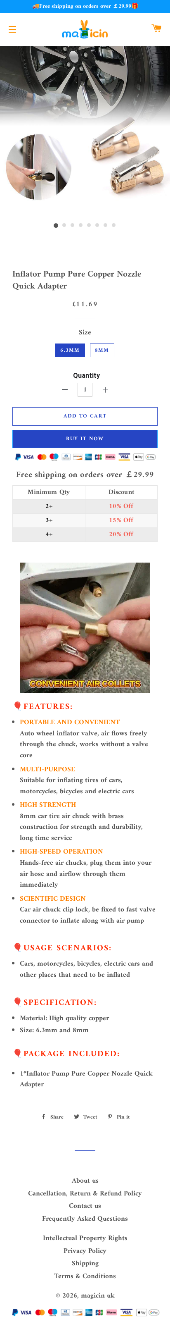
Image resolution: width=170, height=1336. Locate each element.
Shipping (85, 1263)
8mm (102, 350)
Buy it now (85, 439)
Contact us (85, 1206)
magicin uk (98, 1296)
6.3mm (70, 350)
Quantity (86, 375)
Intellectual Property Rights (85, 1238)
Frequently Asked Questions (85, 1219)
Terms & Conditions (85, 1276)
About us (85, 1181)
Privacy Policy (85, 1251)
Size (85, 333)
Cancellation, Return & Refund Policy (85, 1194)
